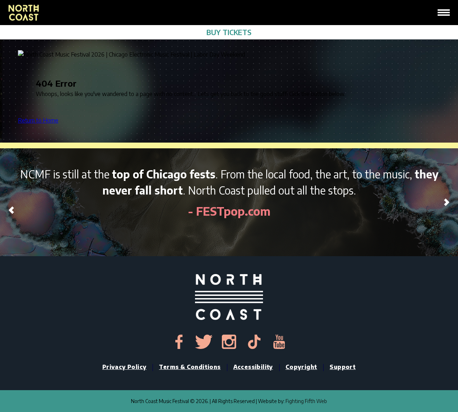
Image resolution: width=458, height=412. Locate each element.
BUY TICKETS (229, 32)
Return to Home (38, 120)
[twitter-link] (204, 342)
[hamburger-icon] (444, 12)
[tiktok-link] (254, 342)
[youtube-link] (279, 342)
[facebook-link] (179, 342)
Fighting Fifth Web (306, 401)
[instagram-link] (229, 342)
